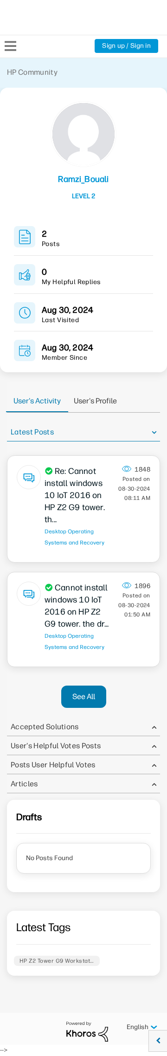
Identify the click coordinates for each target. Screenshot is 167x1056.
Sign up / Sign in (126, 46)
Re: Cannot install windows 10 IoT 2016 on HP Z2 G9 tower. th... (75, 495)
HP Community (32, 72)
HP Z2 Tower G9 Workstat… (56, 961)
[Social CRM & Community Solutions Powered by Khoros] (87, 1031)
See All (83, 696)
